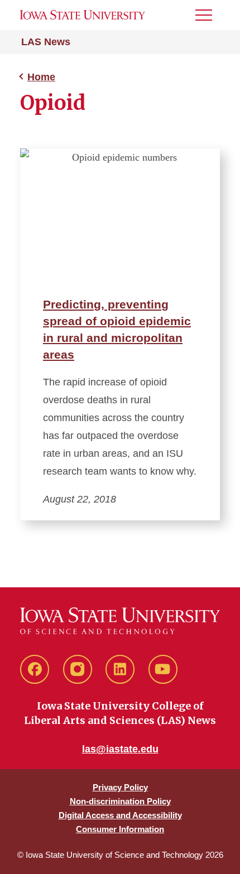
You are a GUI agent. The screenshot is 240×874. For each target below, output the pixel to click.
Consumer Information (120, 829)
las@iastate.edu (120, 749)
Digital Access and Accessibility (120, 815)
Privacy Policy (120, 787)
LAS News (45, 41)
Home (41, 77)
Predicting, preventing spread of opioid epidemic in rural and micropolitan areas (117, 329)
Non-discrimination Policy (120, 801)
